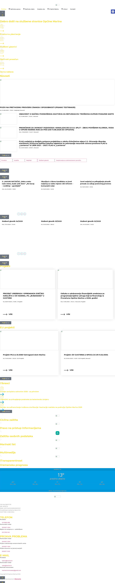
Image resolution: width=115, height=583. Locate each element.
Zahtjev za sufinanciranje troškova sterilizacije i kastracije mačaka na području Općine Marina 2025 (41, 407)
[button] (113, 11)
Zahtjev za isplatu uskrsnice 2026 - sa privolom (19, 392)
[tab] (6, 160)
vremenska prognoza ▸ (57, 490)
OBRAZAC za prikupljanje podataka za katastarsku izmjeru (24, 399)
